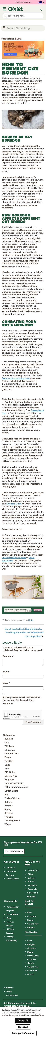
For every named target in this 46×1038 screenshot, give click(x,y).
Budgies (8, 738)
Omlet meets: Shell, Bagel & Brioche (23, 629)
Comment (9, 656)
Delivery (31, 878)
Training (8, 817)
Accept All (23, 1020)
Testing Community (11, 938)
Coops (7, 757)
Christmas (9, 750)
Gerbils (30, 963)
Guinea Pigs (10, 776)
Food (6, 768)
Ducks (30, 920)
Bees (29, 912)
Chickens (9, 746)
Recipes (8, 805)
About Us (11, 867)
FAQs (30, 874)
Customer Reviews (11, 873)
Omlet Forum (13, 914)
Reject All (23, 1027)
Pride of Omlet (12, 798)
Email (6, 683)
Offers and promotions (16, 787)
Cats (30, 620)
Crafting (8, 761)
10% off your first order (23, 2)
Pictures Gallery (10, 924)
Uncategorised (12, 820)
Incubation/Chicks (14, 783)
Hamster (9, 779)
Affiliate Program (10, 931)
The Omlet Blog (11, 38)
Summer (8, 813)
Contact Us (33, 870)
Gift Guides (10, 772)
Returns (31, 881)
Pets (6, 794)
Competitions (11, 753)
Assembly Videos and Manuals (32, 893)
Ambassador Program (12, 909)
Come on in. (23, 1006)
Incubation (32, 970)
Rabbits (8, 802)
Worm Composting (12, 993)
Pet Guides (31, 932)
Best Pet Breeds (29, 902)
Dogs (7, 765)
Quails (30, 974)
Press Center (13, 878)
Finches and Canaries (33, 957)
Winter (8, 824)
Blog (9, 918)
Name (6, 671)
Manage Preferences (23, 1033)
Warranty (32, 885)
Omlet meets (11, 791)
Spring (7, 809)
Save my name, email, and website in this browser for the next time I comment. (22, 700)
